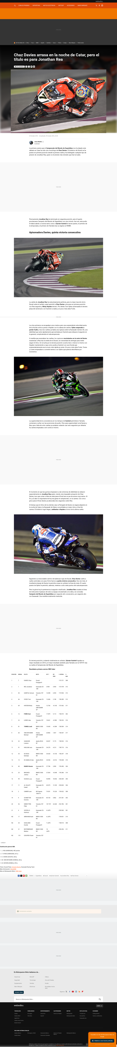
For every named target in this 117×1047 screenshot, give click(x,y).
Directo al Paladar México (58, 1033)
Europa (65, 42)
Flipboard (31, 67)
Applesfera (16, 1018)
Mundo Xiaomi (17, 1022)
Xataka (16, 1013)
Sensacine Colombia (45, 1035)
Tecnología (33, 980)
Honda (46, 983)
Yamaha (32, 983)
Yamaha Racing (16, 867)
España (42, 42)
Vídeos (47, 977)
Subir (98, 1005)
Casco (54, 42)
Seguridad (17, 980)
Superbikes (39, 875)
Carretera (48, 42)
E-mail (34, 67)
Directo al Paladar (58, 1013)
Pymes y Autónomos (97, 1015)
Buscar (99, 999)
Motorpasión (69, 1013)
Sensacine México (45, 1033)
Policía (59, 42)
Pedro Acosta (81, 42)
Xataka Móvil (17, 1015)
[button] (39, 142)
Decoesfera (82, 1015)
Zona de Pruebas (23, 5)
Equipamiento (18, 983)
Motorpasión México (71, 1033)
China (27, 42)
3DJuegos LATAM (31, 1033)
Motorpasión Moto (71, 1015)
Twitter (96, 5)
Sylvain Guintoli (55, 875)
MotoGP (61, 5)
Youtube (73, 991)
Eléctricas (32, 986)
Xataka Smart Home (18, 1020)
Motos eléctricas (49, 5)
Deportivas (36, 5)
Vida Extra (29, 1015)
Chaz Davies (75, 875)
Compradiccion (83, 1018)
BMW (37, 42)
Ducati (46, 875)
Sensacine (43, 1013)
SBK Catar (19, 871)
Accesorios (70, 5)
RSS (79, 991)
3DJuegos (29, 1013)
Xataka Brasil (17, 1035)
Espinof (42, 1015)
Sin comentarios (20, 66)
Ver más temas (19, 992)
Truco (32, 42)
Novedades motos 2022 (50, 987)
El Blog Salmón (96, 1013)
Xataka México (17, 1033)
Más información (60, 1045)
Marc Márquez (82, 5)
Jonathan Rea (65, 875)
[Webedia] (99, 1)
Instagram (102, 5)
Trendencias (82, 1013)
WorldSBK (13, 869)
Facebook (99, 5)
